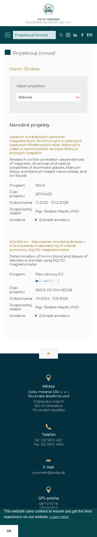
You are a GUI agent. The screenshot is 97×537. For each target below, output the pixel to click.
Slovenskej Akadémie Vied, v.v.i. (48, 21)
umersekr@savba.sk (48, 473)
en (89, 35)
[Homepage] (48, 10)
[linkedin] (75, 37)
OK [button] (9, 531)
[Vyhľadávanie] (61, 37)
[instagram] (68, 37)
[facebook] (82, 37)
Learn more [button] (59, 517)
